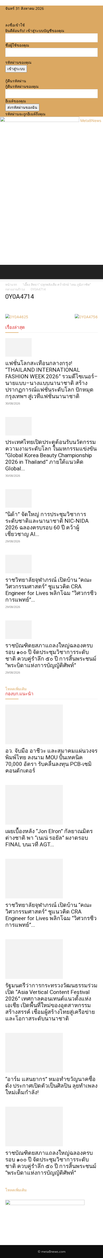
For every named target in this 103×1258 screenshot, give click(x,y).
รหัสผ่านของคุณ (18, 62)
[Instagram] (11, 13)
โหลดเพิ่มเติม (16, 1190)
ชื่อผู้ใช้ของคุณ (17, 45)
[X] (15, 13)
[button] (9, 272)
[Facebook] (7, 13)
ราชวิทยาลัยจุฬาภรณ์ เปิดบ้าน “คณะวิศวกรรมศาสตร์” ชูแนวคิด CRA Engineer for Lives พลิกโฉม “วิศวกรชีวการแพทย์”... (51, 590)
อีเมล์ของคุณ (15, 100)
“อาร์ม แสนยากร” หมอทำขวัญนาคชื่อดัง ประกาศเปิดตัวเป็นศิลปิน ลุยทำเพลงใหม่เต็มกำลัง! (51, 1086)
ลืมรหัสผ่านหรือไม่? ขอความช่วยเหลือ (35, 75)
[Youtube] (18, 13)
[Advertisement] (51, 210)
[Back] (6, 19)
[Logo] (1, 281)
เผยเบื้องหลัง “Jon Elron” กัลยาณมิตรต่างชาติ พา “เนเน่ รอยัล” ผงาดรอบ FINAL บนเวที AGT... (49, 838)
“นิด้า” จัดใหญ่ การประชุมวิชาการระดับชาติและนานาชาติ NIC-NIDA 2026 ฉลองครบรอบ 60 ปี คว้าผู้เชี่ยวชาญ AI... (47, 524)
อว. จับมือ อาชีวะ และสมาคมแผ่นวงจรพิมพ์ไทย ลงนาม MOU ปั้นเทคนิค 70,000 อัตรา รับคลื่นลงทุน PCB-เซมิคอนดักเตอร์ (51, 761)
